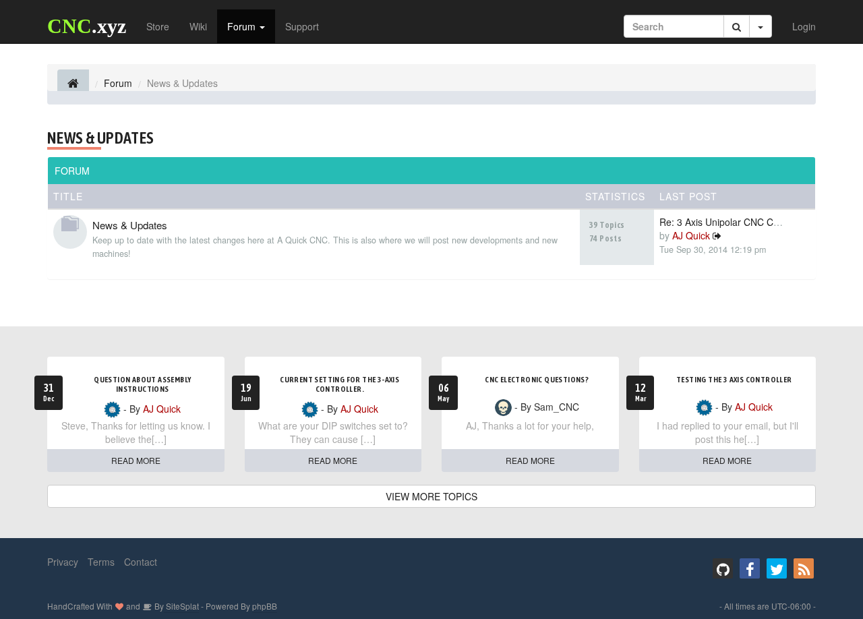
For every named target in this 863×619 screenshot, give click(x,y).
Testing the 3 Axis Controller (734, 379)
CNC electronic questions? (537, 379)
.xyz (86, 26)
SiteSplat (181, 606)
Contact (140, 561)
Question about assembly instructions (142, 384)
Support (302, 26)
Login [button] (804, 26)
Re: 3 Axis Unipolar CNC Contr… (729, 222)
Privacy (62, 561)
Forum (242, 26)
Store (157, 26)
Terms (101, 561)
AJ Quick (691, 235)
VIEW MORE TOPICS (431, 496)
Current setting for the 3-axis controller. (339, 384)
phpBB (264, 606)
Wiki (198, 26)
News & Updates (100, 138)
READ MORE (135, 460)
